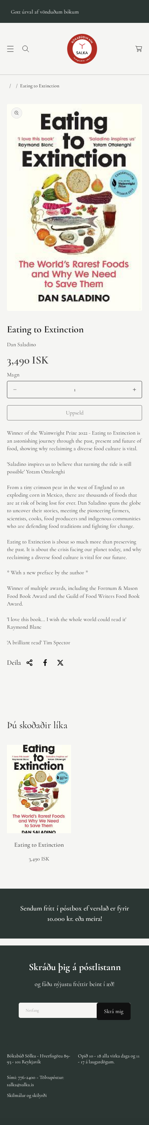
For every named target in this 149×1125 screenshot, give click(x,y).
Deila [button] (14, 663)
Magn (13, 374)
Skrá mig (113, 1011)
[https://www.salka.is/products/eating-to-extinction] (45, 662)
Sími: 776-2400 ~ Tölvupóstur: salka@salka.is (35, 1081)
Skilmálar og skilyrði (27, 1095)
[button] (10, 48)
